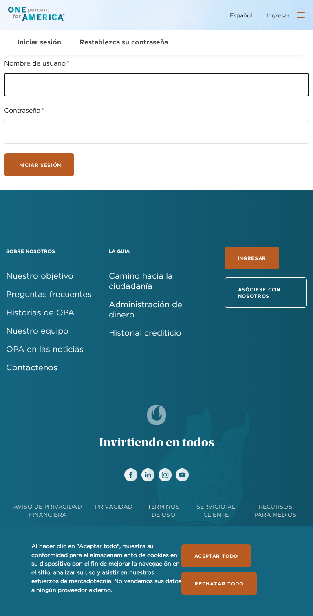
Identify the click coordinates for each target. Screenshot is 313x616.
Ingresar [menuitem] (278, 15)
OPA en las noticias (45, 349)
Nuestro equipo (37, 330)
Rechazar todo (218, 583)
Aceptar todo (216, 556)
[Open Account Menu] (299, 16)
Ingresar (252, 258)
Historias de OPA (40, 312)
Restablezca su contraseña (123, 42)
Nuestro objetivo (39, 276)
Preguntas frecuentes (49, 294)
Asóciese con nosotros (259, 292)
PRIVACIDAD (113, 506)
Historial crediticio (145, 333)
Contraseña (22, 110)
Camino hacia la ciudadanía (141, 281)
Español (241, 15)
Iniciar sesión (39, 42)
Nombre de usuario (35, 63)
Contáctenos (31, 367)
